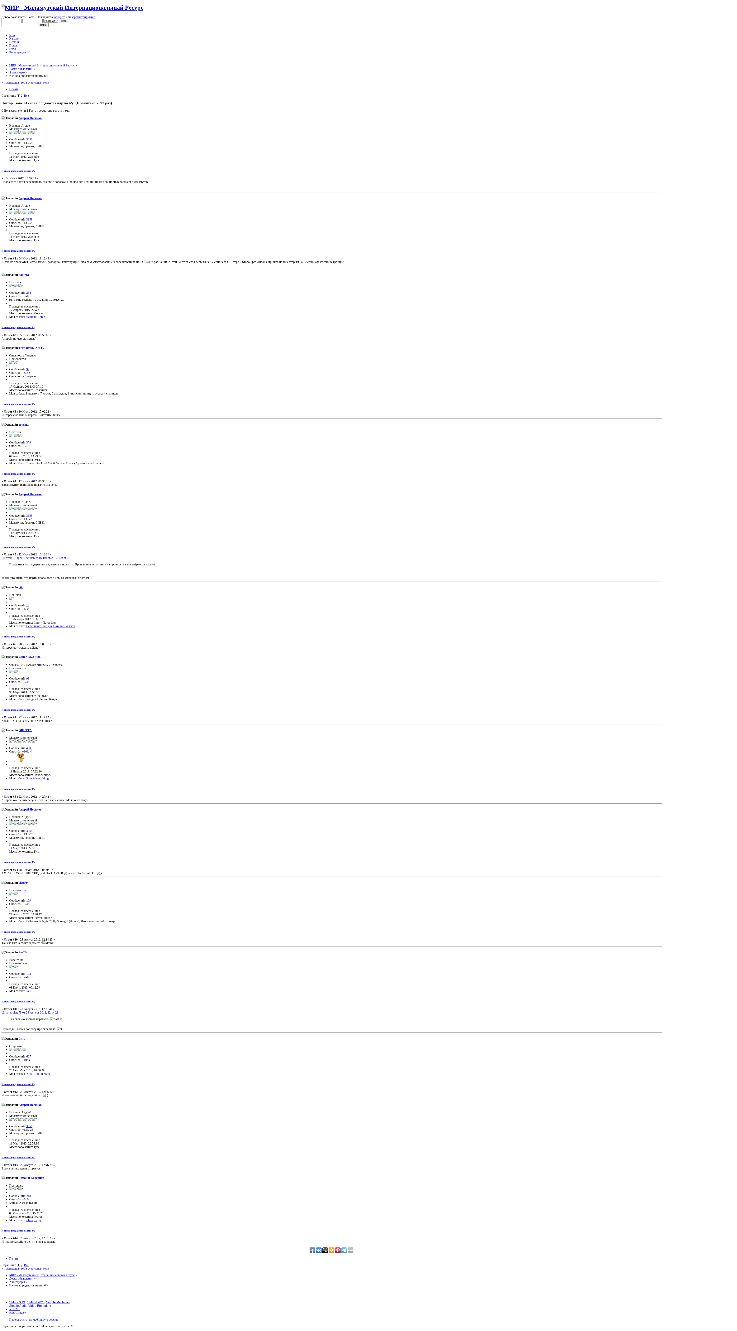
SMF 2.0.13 (17, 1302)
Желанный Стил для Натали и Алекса (50, 626)
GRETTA (25, 730)
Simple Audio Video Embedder (30, 1305)
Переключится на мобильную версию (34, 1319)
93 (27, 678)
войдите (59, 17)
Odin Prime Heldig (37, 778)
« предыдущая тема (14, 82)
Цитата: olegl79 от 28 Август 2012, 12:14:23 (30, 1012)
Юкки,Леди (33, 1220)
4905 (29, 748)
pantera (24, 274)
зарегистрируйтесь (84, 17)
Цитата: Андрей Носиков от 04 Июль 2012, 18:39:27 (36, 557)
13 (27, 605)
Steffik (23, 952)
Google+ (21, 1312)
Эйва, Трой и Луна (38, 1073)
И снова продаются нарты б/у (18, 170)
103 (28, 973)
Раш (28, 991)
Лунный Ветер (35, 316)
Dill (21, 587)
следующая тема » (39, 82)
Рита (22, 1038)
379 (28, 442)
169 (28, 900)
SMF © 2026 (36, 1302)
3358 (29, 139)
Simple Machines (58, 1302)
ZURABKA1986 (29, 657)
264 (28, 292)
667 (28, 1056)
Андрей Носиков (30, 118)
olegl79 (23, 882)
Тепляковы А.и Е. (31, 348)
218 (28, 1196)
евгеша (24, 424)
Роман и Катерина (31, 1177)
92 (27, 369)
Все (26, 95)
